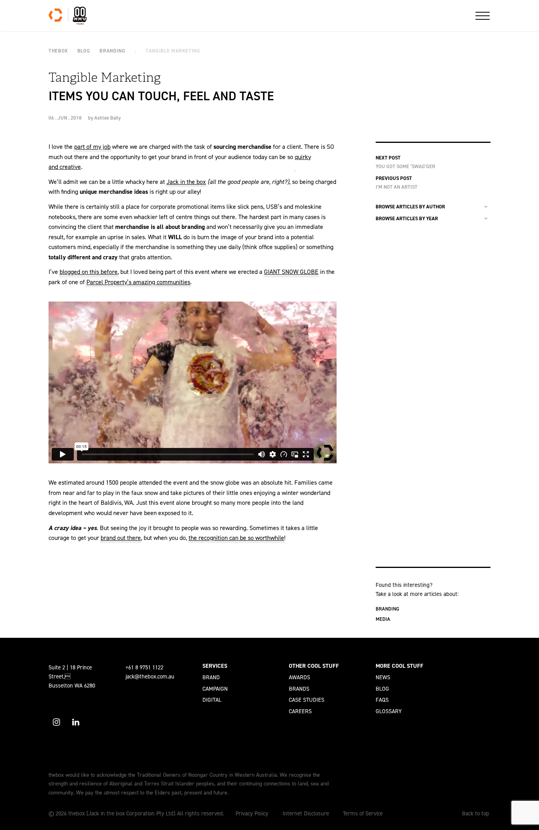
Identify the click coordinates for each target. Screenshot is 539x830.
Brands (299, 689)
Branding (387, 608)
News (383, 677)
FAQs (382, 700)
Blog (382, 689)
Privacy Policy (252, 813)
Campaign (215, 689)
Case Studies (306, 700)
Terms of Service (363, 813)
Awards (299, 677)
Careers (300, 711)
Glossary (389, 711)
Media (383, 619)
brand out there (121, 538)
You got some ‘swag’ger (405, 166)
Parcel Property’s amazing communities (138, 282)
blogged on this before (89, 272)
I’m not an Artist (396, 187)
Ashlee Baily (107, 117)
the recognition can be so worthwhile (236, 538)
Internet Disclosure (306, 813)
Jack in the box (186, 182)
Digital (211, 700)
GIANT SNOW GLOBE (291, 272)
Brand (211, 677)
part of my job (92, 146)
